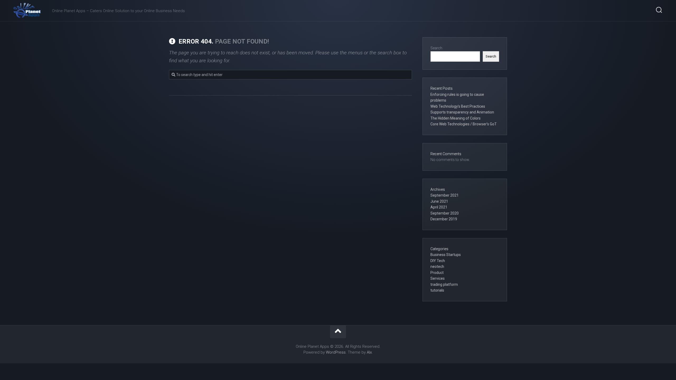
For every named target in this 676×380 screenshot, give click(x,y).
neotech (437, 266)
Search (436, 48)
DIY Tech (437, 261)
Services (437, 278)
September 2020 (444, 213)
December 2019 (443, 219)
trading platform (444, 284)
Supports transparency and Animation (462, 112)
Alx (369, 352)
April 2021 (438, 207)
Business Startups (445, 255)
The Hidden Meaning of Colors (455, 118)
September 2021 (444, 195)
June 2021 (439, 201)
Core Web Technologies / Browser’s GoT (463, 124)
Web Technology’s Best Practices (457, 106)
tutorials (437, 290)
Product (437, 272)
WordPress (336, 352)
